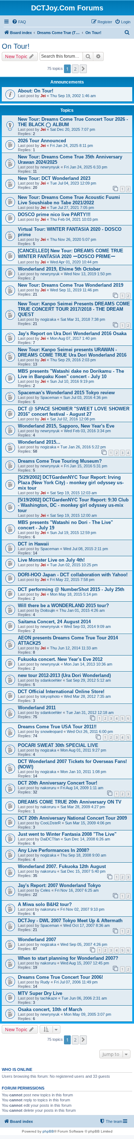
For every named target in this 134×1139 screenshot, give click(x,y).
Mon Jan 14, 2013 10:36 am (88, 664)
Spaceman (49, 397)
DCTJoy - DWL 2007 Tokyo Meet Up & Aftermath (70, 920)
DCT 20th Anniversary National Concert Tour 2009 (72, 818)
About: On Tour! (35, 91)
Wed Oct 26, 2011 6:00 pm (90, 731)
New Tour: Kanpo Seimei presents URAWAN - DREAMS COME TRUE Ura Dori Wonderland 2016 (72, 352)
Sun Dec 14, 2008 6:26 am (87, 839)
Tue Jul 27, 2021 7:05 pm (72, 207)
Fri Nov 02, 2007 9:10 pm (82, 909)
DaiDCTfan (50, 839)
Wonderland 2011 (37, 707)
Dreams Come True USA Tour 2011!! (57, 726)
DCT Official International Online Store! (61, 691)
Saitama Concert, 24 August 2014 (54, 621)
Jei (43, 96)
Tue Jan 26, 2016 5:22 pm (83, 447)
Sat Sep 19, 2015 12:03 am (73, 493)
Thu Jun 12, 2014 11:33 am (73, 648)
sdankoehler (51, 680)
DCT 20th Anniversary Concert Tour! (57, 783)
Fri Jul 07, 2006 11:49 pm (76, 982)
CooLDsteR (50, 823)
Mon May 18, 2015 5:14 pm (73, 594)
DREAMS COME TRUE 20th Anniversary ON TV (69, 802)
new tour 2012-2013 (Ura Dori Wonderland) (64, 675)
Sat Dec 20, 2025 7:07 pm (72, 129)
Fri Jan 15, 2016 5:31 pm (85, 466)
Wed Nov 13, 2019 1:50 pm (87, 274)
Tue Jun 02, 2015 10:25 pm (74, 565)
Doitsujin (47, 610)
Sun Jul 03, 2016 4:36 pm (85, 397)
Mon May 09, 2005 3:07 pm (87, 1014)
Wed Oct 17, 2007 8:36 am (86, 925)
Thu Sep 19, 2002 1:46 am (73, 96)
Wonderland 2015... (39, 442)
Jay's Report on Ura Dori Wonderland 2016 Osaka (72, 333)
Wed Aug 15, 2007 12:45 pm (84, 963)
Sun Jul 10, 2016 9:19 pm (72, 381)
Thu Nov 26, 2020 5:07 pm (73, 239)
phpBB (48, 1131)
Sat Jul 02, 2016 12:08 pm (72, 419)
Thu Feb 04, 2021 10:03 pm (74, 219)
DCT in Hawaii (33, 544)
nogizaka (48, 319)
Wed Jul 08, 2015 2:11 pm (85, 549)
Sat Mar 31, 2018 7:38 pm (82, 319)
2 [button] (75, 69)
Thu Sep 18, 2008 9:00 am (83, 855)
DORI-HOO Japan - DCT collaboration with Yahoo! (73, 574)
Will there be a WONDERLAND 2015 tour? (63, 605)
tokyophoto (50, 696)
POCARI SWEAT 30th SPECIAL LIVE (58, 745)
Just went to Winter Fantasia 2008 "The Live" (67, 834)
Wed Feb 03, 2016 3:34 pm (87, 431)
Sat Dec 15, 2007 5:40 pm (82, 871)
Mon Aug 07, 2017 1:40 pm (73, 338)
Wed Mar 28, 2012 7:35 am (87, 696)
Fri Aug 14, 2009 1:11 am (81, 788)
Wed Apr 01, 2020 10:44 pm (74, 262)
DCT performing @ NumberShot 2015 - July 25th (71, 589)
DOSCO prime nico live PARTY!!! (54, 214)
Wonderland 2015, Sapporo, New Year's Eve (66, 426)
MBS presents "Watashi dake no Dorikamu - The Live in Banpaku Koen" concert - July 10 (71, 373)
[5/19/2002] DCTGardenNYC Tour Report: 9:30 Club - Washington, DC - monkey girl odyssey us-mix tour (73, 505)
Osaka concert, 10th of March (50, 1009)
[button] (83, 69)
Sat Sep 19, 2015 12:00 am (73, 515)
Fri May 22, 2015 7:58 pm (72, 579)
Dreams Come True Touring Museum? (60, 461)
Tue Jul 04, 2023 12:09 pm (73, 183)
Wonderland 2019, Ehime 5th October (59, 269)
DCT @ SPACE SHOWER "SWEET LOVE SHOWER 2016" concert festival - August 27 (73, 411)
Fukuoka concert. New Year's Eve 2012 (60, 659)
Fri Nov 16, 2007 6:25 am (77, 890)
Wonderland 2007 (37, 939)
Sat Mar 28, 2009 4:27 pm (82, 807)
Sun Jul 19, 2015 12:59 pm (73, 532)
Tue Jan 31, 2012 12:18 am (90, 712)
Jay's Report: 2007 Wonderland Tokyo (59, 885)
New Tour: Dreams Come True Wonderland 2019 (70, 285)
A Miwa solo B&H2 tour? (45, 904)
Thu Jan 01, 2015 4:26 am (82, 610)
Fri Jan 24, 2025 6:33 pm (85, 167)
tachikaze (48, 998)
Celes (45, 890)
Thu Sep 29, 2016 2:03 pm (73, 360)
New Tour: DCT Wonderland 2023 (54, 178)
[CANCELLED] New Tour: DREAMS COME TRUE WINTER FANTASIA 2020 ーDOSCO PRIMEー (70, 253)
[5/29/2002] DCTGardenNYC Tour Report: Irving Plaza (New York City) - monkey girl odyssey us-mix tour (71, 483)
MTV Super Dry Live (40, 993)
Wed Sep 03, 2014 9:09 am (87, 626)
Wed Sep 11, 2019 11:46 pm (74, 290)
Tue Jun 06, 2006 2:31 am (84, 998)
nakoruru (48, 788)
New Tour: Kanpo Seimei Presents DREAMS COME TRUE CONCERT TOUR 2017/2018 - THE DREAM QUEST (74, 309)
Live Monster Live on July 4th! (51, 560)
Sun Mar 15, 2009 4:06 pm (88, 823)
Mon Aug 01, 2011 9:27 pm (83, 750)
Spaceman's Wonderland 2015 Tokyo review (66, 392)
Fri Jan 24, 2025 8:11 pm (71, 145)
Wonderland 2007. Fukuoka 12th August (62, 866)
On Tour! (16, 46)
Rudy (45, 982)
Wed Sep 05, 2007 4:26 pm (83, 944)
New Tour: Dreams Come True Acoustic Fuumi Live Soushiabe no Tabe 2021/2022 (69, 200)
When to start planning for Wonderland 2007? (68, 958)
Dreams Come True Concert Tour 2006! (60, 977)
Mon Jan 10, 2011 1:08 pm (83, 771)
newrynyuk (50, 167)
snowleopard (51, 731)
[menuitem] (19, 22)
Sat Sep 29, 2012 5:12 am (88, 680)
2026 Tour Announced (42, 140)
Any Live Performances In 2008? (53, 850)
